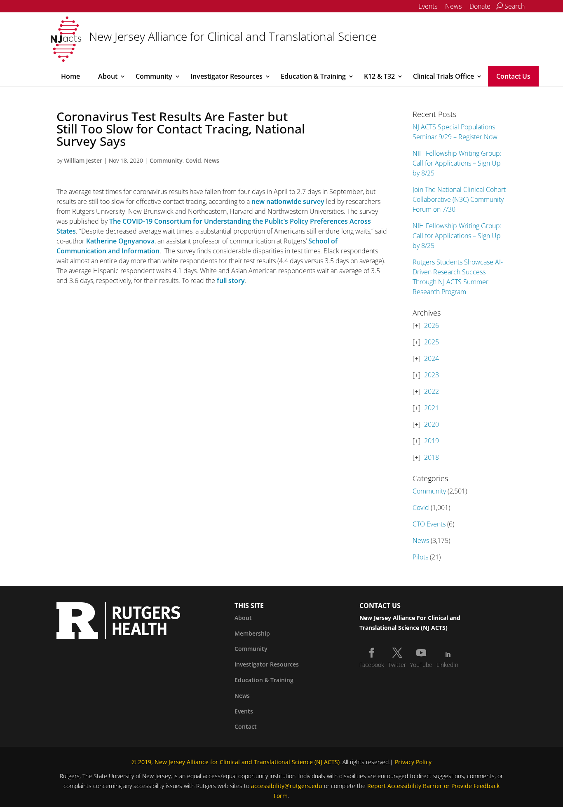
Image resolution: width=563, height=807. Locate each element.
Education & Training (313, 76)
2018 (431, 457)
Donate (479, 6)
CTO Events (429, 524)
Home (70, 76)
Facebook (371, 665)
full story (231, 280)
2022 (431, 391)
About (107, 76)
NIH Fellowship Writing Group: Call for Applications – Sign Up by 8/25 (457, 163)
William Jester (83, 160)
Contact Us (513, 76)
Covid (193, 160)
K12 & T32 (379, 76)
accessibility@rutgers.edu (286, 786)
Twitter (397, 665)
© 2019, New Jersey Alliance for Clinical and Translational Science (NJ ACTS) (235, 762)
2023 (431, 374)
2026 (431, 325)
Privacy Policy (413, 762)
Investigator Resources (226, 76)
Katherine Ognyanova (120, 241)
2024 (431, 358)
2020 (431, 424)
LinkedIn (447, 665)
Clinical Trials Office (443, 76)
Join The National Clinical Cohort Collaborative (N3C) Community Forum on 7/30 (459, 199)
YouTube (421, 665)
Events (427, 6)
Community (154, 76)
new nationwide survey (287, 201)
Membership (252, 633)
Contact (246, 726)
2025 (431, 341)
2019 (431, 440)
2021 (431, 407)
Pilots (420, 556)
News (453, 6)
